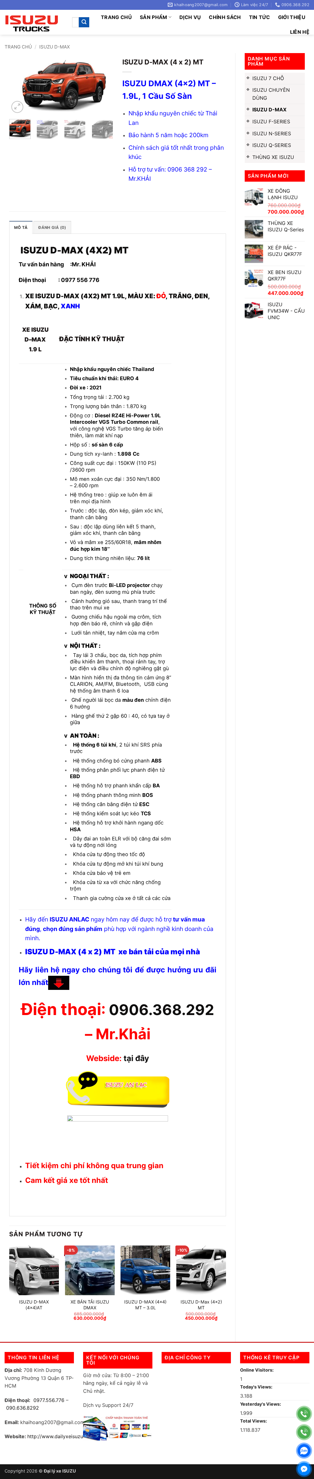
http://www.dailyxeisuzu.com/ (61, 1436)
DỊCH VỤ (190, 17)
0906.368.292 (161, 1010)
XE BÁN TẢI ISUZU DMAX (90, 1304)
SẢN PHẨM (153, 17)
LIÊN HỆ (299, 32)
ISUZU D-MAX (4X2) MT (74, 250)
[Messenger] (304, 1469)
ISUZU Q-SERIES (271, 145)
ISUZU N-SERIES (271, 133)
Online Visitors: (257, 1370)
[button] (17, 107)
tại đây (136, 1058)
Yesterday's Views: (261, 1404)
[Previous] (19, 86)
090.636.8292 (22, 1408)
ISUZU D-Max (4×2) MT (201, 1304)
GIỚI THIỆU (291, 17)
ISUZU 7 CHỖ (268, 78)
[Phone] (304, 1414)
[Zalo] (304, 1451)
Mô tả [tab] (21, 227)
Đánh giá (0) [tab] (52, 227)
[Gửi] (84, 22)
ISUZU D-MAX (54, 47)
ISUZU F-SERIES (271, 121)
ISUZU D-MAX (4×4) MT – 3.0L (145, 1304)
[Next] (103, 86)
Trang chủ (116, 17)
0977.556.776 (48, 1400)
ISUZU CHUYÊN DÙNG (271, 94)
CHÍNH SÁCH (225, 17)
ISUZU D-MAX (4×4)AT (34, 1304)
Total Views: (254, 1420)
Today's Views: (256, 1386)
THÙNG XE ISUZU (273, 157)
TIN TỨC (259, 17)
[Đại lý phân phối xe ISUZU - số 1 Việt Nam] (34, 22)
